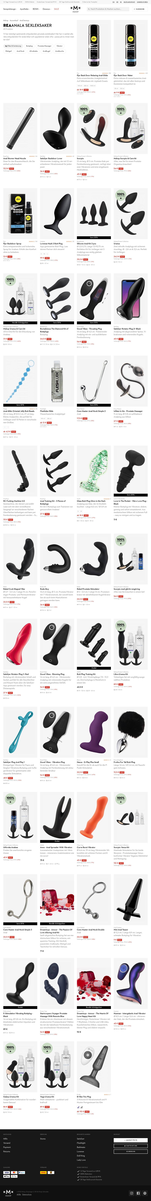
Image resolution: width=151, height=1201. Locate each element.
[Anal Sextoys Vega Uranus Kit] (57, 1079)
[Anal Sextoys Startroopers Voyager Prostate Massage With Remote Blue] (57, 998)
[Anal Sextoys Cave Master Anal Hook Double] (94, 915)
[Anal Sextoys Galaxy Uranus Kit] (20, 1079)
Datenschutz (26, 1194)
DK (117, 2)
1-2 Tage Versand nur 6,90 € (12, 2)
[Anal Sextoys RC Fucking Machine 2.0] (20, 488)
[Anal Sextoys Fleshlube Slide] (57, 399)
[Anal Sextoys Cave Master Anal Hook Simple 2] (94, 399)
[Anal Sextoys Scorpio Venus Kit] (130, 831)
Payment (7, 1147)
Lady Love (81, 1160)
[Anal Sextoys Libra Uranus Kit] (130, 661)
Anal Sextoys (24, 20)
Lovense (80, 1152)
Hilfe (5, 1139)
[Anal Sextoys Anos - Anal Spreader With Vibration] (57, 831)
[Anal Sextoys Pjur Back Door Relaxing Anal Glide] (94, 60)
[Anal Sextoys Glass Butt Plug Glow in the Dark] (94, 488)
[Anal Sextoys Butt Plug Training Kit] (94, 661)
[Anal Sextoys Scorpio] (94, 144)
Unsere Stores (142, 2)
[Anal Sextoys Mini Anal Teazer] (130, 915)
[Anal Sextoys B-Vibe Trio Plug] (94, 1079)
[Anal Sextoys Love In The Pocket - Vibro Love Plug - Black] (130, 488)
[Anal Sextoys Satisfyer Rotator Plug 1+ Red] (20, 661)
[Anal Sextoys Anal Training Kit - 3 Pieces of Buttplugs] (57, 488)
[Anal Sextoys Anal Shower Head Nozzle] (20, 144)
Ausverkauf (14, 20)
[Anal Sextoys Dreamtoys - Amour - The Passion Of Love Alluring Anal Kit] (57, 915)
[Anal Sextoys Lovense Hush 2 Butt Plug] (57, 229)
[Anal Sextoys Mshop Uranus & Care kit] (20, 313)
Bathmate (81, 1147)
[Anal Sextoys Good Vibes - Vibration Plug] (57, 747)
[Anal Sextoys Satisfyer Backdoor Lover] (57, 144)
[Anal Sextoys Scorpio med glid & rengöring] (130, 574)
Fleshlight (81, 1143)
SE (121, 2)
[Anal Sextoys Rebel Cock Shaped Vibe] (20, 574)
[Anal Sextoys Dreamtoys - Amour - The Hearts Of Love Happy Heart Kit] (94, 998)
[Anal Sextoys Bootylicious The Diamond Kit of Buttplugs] (57, 313)
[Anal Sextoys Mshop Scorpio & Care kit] (130, 144)
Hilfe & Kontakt (129, 2)
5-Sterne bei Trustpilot (89, 2)
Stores (43, 1139)
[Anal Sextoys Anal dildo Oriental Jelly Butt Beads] (20, 399)
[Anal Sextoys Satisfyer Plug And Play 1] (20, 747)
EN (114, 2)
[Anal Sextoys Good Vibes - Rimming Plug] (57, 661)
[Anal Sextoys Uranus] (130, 229)
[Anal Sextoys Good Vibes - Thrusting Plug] (94, 313)
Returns (6, 1152)
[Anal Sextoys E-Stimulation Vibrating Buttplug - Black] (20, 998)
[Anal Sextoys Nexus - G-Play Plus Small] (94, 747)
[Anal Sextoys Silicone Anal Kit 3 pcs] (94, 229)
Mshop (5, 20)
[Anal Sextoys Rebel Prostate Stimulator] (94, 574)
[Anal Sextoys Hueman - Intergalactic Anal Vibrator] (130, 998)
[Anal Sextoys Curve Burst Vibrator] (94, 831)
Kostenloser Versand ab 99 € (46, 2)
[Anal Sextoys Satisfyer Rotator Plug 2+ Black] (130, 313)
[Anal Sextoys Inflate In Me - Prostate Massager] (130, 399)
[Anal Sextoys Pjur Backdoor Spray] (20, 229)
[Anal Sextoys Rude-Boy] (57, 574)
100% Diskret (29, 2)
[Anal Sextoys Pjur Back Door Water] (130, 60)
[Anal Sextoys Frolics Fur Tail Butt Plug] (130, 747)
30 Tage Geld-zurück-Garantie (69, 2)
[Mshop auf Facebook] (138, 1193)
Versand (6, 1143)
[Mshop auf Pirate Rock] (145, 1193)
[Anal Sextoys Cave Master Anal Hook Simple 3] (20, 915)
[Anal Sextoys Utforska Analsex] (20, 831)
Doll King (81, 1156)
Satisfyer (80, 1139)
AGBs (19, 1194)
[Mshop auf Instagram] (131, 1193)
